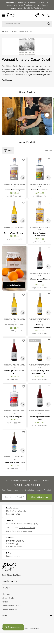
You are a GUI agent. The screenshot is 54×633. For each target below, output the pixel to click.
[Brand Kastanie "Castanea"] (39, 212)
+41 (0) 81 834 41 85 (30, 524)
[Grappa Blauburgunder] (14, 396)
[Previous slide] (7, 115)
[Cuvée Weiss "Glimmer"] (14, 212)
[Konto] (43, 15)
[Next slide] (47, 115)
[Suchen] (48, 23)
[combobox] (27, 24)
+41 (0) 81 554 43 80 (27, 527)
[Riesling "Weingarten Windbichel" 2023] (39, 350)
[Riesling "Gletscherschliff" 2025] (39, 304)
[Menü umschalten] (3, 15)
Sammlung (5, 31)
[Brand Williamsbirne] (39, 169)
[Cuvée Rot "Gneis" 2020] (14, 441)
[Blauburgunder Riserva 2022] (14, 350)
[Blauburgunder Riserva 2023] (39, 258)
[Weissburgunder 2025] (14, 304)
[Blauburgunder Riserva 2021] (39, 396)
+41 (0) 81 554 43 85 (24, 531)
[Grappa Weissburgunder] (14, 169)
